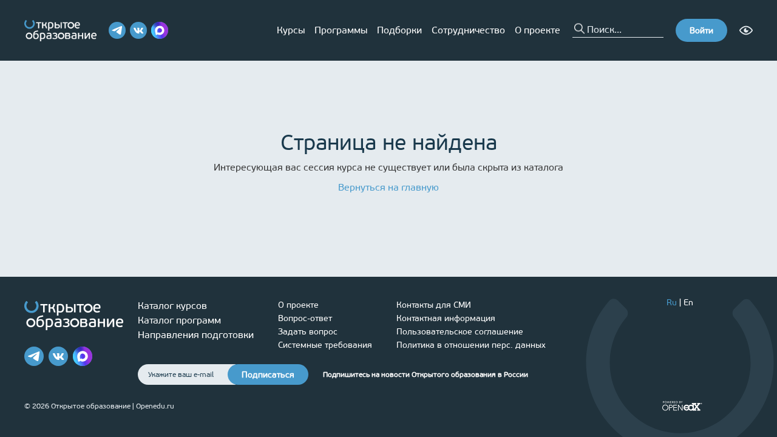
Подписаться (268, 375)
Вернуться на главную (388, 187)
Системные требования (325, 345)
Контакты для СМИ (433, 305)
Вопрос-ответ (305, 318)
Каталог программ (179, 320)
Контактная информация (445, 318)
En (688, 302)
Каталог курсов (172, 305)
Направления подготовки (196, 334)
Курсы (291, 30)
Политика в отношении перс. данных (471, 345)
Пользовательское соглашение (459, 332)
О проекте (537, 30)
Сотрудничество (468, 30)
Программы (340, 30)
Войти (701, 30)
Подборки (399, 30)
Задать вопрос (308, 332)
